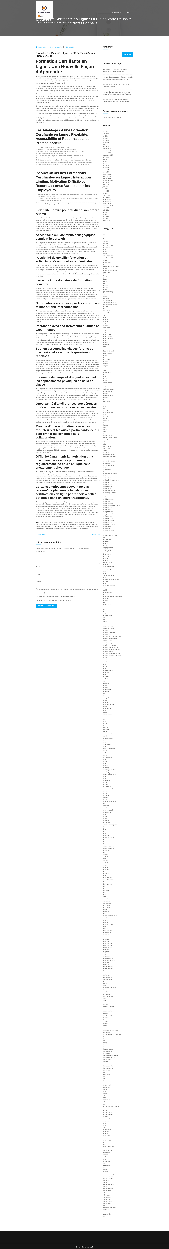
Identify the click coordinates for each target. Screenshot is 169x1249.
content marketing (108, 465)
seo (104, 1038)
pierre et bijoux (107, 877)
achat (104, 249)
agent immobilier (108, 275)
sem (104, 1036)
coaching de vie (107, 435)
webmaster (106, 1205)
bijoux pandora (107, 353)
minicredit (106, 806)
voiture (105, 1186)
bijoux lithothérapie (108, 351)
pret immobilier (107, 943)
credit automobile (108, 484)
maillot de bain (107, 757)
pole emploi (106, 890)
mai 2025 (105, 163)
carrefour (105, 410)
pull (104, 981)
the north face (107, 1129)
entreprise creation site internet (112, 596)
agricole (105, 277)
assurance (106, 298)
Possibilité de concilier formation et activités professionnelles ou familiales (61, 151)
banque (105, 330)
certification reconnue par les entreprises (71, 522)
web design (106, 1195)
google (105, 668)
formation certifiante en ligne (45, 526)
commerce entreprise (109, 457)
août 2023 (106, 208)
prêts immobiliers (108, 968)
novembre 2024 (107, 176)
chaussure (106, 421)
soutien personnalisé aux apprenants (76, 529)
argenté (105, 296)
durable (105, 573)
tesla (104, 1127)
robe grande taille (108, 996)
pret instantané (107, 947)
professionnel (107, 973)
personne (105, 867)
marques (105, 778)
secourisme (106, 1032)
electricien (106, 581)
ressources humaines (109, 987)
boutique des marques (109, 387)
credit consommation (109, 490)
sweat (104, 1095)
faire (104, 611)
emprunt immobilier (109, 586)
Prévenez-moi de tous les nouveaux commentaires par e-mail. (56, 596)
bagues (105, 323)
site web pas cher (108, 1066)
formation (105, 630)
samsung (105, 1021)
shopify (105, 1042)
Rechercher (109, 46)
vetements (106, 1180)
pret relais (106, 962)
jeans (104, 721)
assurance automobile (109, 302)
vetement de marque (109, 1174)
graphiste (105, 679)
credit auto (106, 482)
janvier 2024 (106, 197)
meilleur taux (107, 787)
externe (105, 609)
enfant (104, 588)
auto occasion (107, 311)
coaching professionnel (110, 437)
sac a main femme (108, 1007)
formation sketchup (108, 651)
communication (107, 459)
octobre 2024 (107, 178)
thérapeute (106, 1131)
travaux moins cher (108, 1146)
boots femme (107, 372)
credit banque (107, 488)
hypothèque (106, 691)
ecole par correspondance (111, 579)
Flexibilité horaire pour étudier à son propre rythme (53, 147)
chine (104, 427)
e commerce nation (108, 575)
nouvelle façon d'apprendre (75, 526)
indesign (105, 706)
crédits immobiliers (108, 531)
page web (106, 850)
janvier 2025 (106, 172)
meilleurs (105, 793)
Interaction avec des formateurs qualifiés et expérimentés (55, 158)
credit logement (107, 507)
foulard (105, 657)
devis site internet (108, 552)
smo (104, 1081)
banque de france (108, 332)
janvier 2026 (106, 146)
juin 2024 (105, 187)
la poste (105, 736)
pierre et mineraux (108, 880)
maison (105, 761)
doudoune (106, 564)
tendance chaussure (109, 1119)
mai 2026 (105, 138)
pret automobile (107, 930)
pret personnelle (108, 958)
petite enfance (107, 873)
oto (103, 844)
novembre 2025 (107, 151)
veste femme (106, 1165)
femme (105, 613)
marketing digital (60, 526)
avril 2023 (106, 216)
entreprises (106, 598)
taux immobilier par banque (111, 1106)
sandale (105, 1023)
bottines (105, 380)
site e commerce (108, 1049)
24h (104, 234)
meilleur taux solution (109, 789)
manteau (105, 765)
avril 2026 (106, 140)
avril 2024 (106, 191)
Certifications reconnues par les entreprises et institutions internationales (60, 156)
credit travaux (107, 526)
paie (104, 852)
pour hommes (107, 907)
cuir (104, 537)
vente (104, 1159)
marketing (106, 767)
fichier (104, 617)
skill (104, 1072)
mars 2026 (106, 142)
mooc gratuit (106, 820)
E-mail (38, 574)
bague (105, 317)
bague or (105, 321)
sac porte (105, 1013)
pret (104, 913)
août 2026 (106, 132)
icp (103, 696)
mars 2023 (106, 218)
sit (103, 1045)
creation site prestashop (110, 473)
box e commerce (108, 391)
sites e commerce (108, 1068)
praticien (105, 909)
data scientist (107, 539)
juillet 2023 (106, 210)
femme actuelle (107, 615)
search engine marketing (110, 1030)
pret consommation (108, 937)
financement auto (108, 626)
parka (104, 858)
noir (104, 831)
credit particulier (107, 512)
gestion (105, 666)
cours (104, 467)
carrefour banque (108, 412)
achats (105, 251)
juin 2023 (105, 212)
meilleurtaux (106, 795)
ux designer (106, 1152)
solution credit (107, 1085)
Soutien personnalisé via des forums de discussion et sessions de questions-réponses (64, 160)
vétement (105, 1169)
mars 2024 (106, 193)
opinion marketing (108, 837)
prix (104, 971)
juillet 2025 (106, 159)
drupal (105, 571)
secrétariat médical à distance (112, 1034)
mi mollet (105, 797)
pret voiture (106, 964)
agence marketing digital (110, 270)
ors (103, 842)
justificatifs (106, 729)
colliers (105, 450)
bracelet (105, 393)
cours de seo (107, 469)
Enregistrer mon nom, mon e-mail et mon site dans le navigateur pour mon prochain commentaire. (67, 589)
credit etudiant (107, 497)
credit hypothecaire (108, 499)
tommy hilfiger (107, 1140)
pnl (103, 888)
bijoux (104, 347)
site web (105, 1062)
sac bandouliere (108, 1011)
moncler (105, 816)
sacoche (105, 1017)
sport (104, 1091)
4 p (103, 237)
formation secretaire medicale (112, 649)
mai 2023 (105, 214)
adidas (105, 260)
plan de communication (110, 882)
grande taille (106, 677)
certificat (105, 416)
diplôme (105, 560)
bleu (104, 357)
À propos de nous (115, 12)
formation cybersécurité (110, 638)
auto (104, 308)
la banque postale (108, 734)
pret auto (105, 926)
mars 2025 (106, 168)
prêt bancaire (107, 932)
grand (104, 674)
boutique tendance (108, 389)
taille (104, 1102)
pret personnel (107, 952)
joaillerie (105, 723)
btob (104, 399)
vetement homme (108, 1178)
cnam (104, 431)
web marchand (107, 1201)
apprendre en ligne (108, 292)
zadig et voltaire (107, 1214)
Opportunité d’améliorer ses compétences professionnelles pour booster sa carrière (64, 164)
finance (105, 622)
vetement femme (108, 1176)
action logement (107, 256)
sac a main (106, 1004)
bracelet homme (108, 395)
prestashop (106, 911)
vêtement (105, 1171)
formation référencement (110, 647)
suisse (105, 1093)
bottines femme (107, 382)
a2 (103, 239)
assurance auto (107, 300)
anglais (105, 289)
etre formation (107, 605)
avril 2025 (106, 165)
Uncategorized (107, 1150)
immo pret (106, 698)
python (105, 983)
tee (103, 1108)
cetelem (105, 418)
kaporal (105, 732)
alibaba (105, 279)
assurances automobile (110, 304)
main (104, 759)
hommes (105, 687)
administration (107, 262)
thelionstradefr (41, 47)
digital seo (106, 558)
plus (104, 886)
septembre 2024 (108, 180)
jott (103, 725)
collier (104, 444)
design (105, 545)
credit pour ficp (107, 516)
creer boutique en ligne (110, 535)
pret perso (106, 949)
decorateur (106, 541)
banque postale (107, 336)
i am (104, 693)
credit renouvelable (109, 520)
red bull (105, 985)
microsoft (105, 799)
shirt (104, 1040)
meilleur (105, 784)
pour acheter (106, 899)
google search (107, 672)
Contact (127, 12)
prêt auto (105, 928)
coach (104, 433)
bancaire (105, 325)
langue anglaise (108, 738)
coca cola (106, 440)
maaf (104, 753)
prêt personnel (107, 954)
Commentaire (40, 552)
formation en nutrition (109, 645)
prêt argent (106, 922)
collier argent (107, 446)
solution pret (106, 1087)
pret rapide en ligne (109, 960)
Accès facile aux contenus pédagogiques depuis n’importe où (57, 149)
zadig (104, 1212)
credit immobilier (108, 503)
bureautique (106, 402)
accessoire (106, 243)
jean (104, 719)
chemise (105, 425)
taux (104, 1104)
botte (104, 374)
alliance (105, 281)
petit (104, 871)
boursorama (106, 385)
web (104, 1193)
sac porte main (107, 1015)
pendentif (105, 863)
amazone (105, 287)
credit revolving (107, 522)
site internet (106, 1053)
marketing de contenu (109, 770)
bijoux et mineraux (108, 349)
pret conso (106, 935)
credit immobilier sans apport (112, 505)
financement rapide (109, 628)
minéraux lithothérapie (109, 801)
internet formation (108, 715)
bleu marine (106, 359)
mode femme (107, 808)
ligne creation (107, 744)
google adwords (108, 670)
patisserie (106, 861)
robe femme (106, 994)
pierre (104, 875)
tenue (104, 1123)
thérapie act (106, 1136)
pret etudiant (106, 939)
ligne (104, 742)
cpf (103, 471)
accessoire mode (108, 245)
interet (104, 710)
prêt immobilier (107, 945)
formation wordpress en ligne (112, 655)
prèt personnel (107, 956)
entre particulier (107, 592)
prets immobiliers (108, 966)
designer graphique (109, 550)
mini (104, 803)
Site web (38, 582)
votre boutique (107, 1191)
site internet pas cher (109, 1057)
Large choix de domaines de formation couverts (52, 153)
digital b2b (106, 556)
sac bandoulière (108, 1009)
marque (105, 776)
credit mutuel (107, 509)
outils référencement (109, 846)
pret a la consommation (110, 916)
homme (105, 685)
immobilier (106, 700)
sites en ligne (107, 1070)
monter (105, 818)
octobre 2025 (107, 153)
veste (104, 1163)
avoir (104, 315)
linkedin (105, 751)
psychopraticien (107, 977)
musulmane (106, 822)
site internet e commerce (110, 1055)
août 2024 (106, 182)
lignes (104, 746)
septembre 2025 (108, 155)
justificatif (105, 727)
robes (104, 998)
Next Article (95, 534)
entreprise (106, 594)
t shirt (104, 1097)
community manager (109, 461)
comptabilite (106, 463)
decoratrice (106, 543)
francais (105, 662)
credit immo (106, 501)
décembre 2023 (107, 199)
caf (103, 404)
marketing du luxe (108, 772)
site (104, 1047)
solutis (105, 1089)
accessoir (106, 241)
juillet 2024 (106, 184)
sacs (104, 1019)
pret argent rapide (108, 924)
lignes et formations (109, 748)
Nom (38, 567)
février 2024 (106, 195)
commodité (47, 524)
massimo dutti (107, 780)
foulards (105, 660)
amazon (105, 285)
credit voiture (107, 528)
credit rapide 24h (108, 518)
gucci (104, 681)
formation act (107, 634)
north (104, 833)
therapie (105, 1133)
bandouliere (106, 327)
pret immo (106, 941)
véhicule (105, 1155)
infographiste (107, 708)
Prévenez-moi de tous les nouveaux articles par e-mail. (54, 600)
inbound (105, 702)
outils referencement (109, 848)
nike (104, 827)
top (103, 1142)
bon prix (105, 366)
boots (104, 370)
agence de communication (111, 266)
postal (104, 894)
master (105, 782)
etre (104, 602)
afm (104, 264)
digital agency (107, 554)
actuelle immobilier (108, 258)
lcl (103, 740)
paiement (105, 854)
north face (106, 835)
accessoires (106, 247)
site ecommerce (107, 1051)
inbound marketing (108, 704)
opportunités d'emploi (92, 526)
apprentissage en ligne (49, 522)
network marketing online (110, 825)
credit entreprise (108, 495)
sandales (105, 1026)
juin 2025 (105, 161)
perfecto (105, 865)
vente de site (106, 1161)
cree (104, 533)
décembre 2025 (107, 148)
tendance (105, 1116)
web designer (107, 1197)
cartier (104, 414)
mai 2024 (105, 189)
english (105, 590)
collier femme (107, 448)
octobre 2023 (107, 203)
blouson (105, 361)
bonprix (105, 368)
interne (105, 712)
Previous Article (41, 534)
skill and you (106, 1074)
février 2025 (106, 170)
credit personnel (108, 514)
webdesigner (107, 1203)
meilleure (105, 791)
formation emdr (107, 641)
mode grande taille (108, 810)
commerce (106, 452)
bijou (104, 340)
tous (104, 1144)
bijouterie (105, 342)
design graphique (108, 547)
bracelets (105, 397)
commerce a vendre (109, 454)
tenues (105, 1125)
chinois (105, 429)
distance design (107, 562)
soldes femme (107, 1083)
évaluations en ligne (83, 524)
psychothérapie (107, 979)
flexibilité (94, 524)
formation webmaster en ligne (112, 653)
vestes (105, 1167)
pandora (105, 856)
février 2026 (106, 144)
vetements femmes (108, 1184)
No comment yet (57, 47)
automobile (106, 313)
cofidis (105, 442)
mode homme (107, 812)
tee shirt (105, 1110)
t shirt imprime (107, 1100)
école (104, 577)
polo (104, 892)
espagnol (105, 600)
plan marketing (107, 884)
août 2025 (106, 157)
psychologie (106, 975)
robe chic (105, 992)
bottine (105, 378)
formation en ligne (108, 643)
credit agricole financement (111, 480)
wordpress (106, 1210)
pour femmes (107, 903)
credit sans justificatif (109, 524)
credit (104, 476)
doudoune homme (108, 567)
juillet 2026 (106, 134)
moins (104, 814)
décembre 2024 (107, 174)
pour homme (106, 905)
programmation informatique (44, 529)
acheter (105, 253)
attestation (106, 306)
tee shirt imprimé (108, 1114)
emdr (104, 583)
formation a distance (109, 632)
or (103, 839)
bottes (104, 376)
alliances (105, 283)
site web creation (108, 1064)
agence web (106, 272)
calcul (104, 406)
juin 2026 (105, 136)
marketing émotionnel (109, 774)
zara (104, 1216)
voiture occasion (108, 1188)
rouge (104, 1000)
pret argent (106, 920)
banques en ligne (108, 338)
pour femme (106, 901)
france (104, 664)
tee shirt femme (107, 1112)
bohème (105, 363)
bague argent (107, 319)
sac (104, 1002)
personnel (106, 869)
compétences (56, 524)
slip (104, 1076)
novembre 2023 (107, 201)
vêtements (106, 1182)
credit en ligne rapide (109, 492)
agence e (105, 268)
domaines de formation (68, 524)
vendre (105, 1157)
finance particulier (108, 624)
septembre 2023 (108, 206)
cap (104, 408)
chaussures (106, 423)
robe (104, 990)
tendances (106, 1121)
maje (104, 763)
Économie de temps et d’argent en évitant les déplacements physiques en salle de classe (65, 162)
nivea (104, 829)
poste (104, 897)
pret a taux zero (107, 918)
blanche (105, 355)
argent (105, 294)
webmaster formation (109, 1207)
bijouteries (106, 344)
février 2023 (106, 220)
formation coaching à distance (112, 636)
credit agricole (107, 478)
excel (104, 607)
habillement (106, 683)
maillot (105, 755)
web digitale (106, 1199)
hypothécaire (107, 689)
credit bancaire (107, 486)
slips (104, 1078)
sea (104, 1028)
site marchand (107, 1059)
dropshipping (107, 569)
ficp (104, 619)
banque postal (107, 334)
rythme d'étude (59, 529)
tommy (105, 1138)
